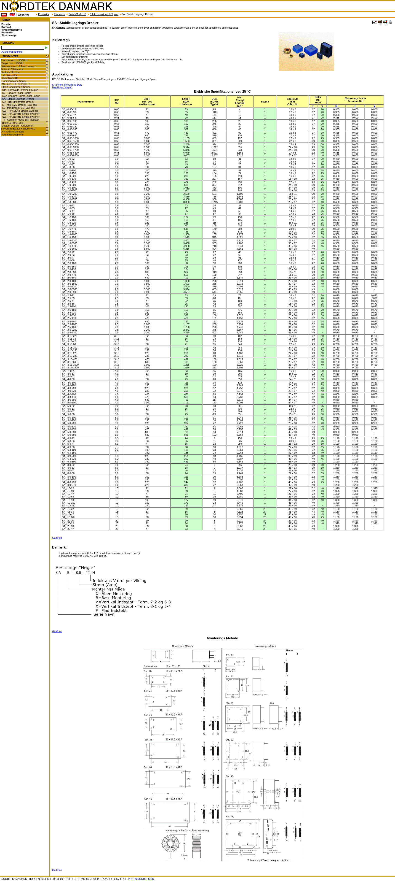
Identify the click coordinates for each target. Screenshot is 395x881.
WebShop (23, 14)
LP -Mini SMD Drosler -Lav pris (19, 104)
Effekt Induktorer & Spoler (104, 14)
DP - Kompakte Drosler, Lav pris (20, 90)
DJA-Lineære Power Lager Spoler (21, 96)
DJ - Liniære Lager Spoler (16, 93)
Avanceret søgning (11, 51)
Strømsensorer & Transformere (18, 66)
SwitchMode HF (77, 14)
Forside (6, 24)
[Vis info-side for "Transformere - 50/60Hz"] (47, 60)
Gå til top (57, 537)
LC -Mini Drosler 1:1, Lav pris (18, 107)
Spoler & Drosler (10, 72)
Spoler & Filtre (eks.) (13, 122)
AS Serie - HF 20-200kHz (16, 84)
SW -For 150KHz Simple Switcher (21, 113)
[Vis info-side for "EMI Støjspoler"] (47, 75)
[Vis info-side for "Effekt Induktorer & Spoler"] (47, 87)
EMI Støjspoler (9, 75)
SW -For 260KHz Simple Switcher (21, 116)
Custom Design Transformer (17, 125)
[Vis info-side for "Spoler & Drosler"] (47, 72)
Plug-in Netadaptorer (12, 134)
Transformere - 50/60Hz (14, 60)
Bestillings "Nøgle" (62, 87)
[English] (12, 14)
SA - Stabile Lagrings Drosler (18, 98)
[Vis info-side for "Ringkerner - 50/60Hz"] (47, 63)
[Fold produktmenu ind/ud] (47, 56)
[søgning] (46, 47)
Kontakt (6, 27)
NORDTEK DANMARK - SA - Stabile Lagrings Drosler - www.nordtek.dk (56, 6)
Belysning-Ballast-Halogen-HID (18, 128)
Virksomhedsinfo (11, 29)
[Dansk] (4, 15)
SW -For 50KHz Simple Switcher (20, 110)
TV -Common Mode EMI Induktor (20, 119)
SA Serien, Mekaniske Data (67, 84)
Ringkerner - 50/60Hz (13, 63)
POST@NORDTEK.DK (141, 879)
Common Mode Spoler (14, 81)
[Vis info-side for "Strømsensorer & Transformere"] (47, 66)
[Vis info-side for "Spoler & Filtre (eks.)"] (47, 123)
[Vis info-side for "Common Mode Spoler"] (47, 81)
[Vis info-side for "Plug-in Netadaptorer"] (47, 134)
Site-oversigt (9, 35)
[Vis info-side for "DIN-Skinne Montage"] (47, 131)
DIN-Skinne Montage (12, 131)
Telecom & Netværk (12, 69)
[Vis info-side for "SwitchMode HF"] (47, 78)
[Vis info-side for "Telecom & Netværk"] (47, 69)
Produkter (43, 14)
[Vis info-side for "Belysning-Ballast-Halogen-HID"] (47, 128)
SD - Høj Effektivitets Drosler (18, 101)
